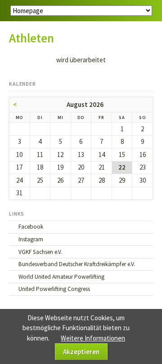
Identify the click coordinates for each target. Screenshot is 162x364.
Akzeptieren (81, 351)
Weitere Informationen (93, 338)
